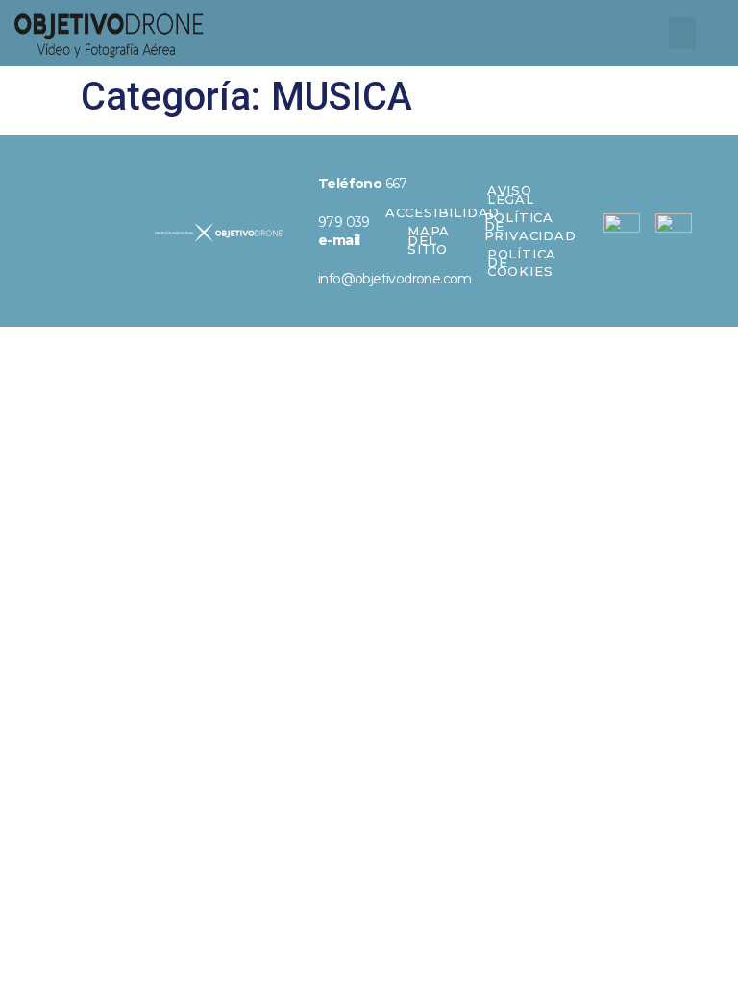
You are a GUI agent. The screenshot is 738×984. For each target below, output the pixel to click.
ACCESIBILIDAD (442, 212)
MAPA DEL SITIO (428, 239)
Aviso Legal (510, 195)
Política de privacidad (530, 225)
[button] (682, 33)
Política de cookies (521, 262)
